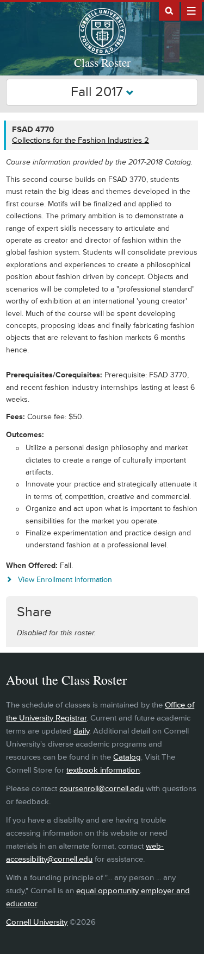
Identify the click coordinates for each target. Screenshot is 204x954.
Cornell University (36, 922)
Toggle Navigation (191, 10)
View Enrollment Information (65, 579)
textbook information (103, 770)
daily (81, 731)
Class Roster (102, 62)
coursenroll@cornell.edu (101, 789)
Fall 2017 (98, 92)
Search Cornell (169, 10)
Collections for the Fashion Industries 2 (80, 140)
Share (34, 612)
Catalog (127, 757)
